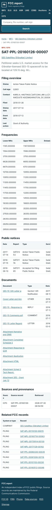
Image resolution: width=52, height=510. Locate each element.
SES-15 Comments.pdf (13, 315)
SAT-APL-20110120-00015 (32, 431)
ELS (9, 10)
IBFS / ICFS (4, 13)
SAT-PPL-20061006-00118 (32, 457)
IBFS (11, 39)
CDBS (33, 10)
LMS (27, 10)
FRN (12, 499)
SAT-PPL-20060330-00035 (32, 452)
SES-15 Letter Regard (12, 323)
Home (4, 39)
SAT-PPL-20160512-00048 (32, 467)
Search (26, 28)
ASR (21, 10)
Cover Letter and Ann (12, 299)
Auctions (42, 10)
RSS (41, 499)
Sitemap (5, 504)
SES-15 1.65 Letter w (12, 291)
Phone (20, 499)
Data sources (31, 499)
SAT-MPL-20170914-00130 (32, 441)
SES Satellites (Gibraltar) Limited (28, 39)
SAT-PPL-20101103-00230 (32, 462)
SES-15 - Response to (12, 307)
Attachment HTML (11, 361)
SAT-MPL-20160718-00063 (32, 436)
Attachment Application (13, 356)
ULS (15, 10)
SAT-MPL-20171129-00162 (32, 446)
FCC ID (5, 499)
